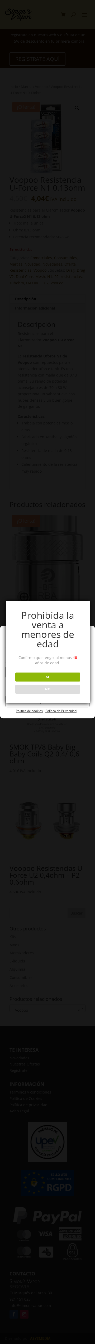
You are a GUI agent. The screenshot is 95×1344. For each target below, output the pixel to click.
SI (47, 676)
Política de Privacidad (61, 711)
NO (47, 689)
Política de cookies (29, 711)
